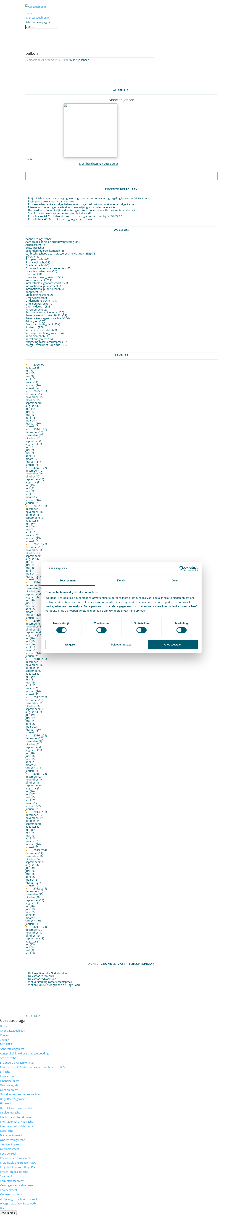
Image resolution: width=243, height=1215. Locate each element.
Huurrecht (31, 274)
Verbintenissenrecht (37, 330)
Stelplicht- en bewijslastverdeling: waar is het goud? (59, 213)
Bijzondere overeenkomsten (42, 250)
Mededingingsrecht (37, 294)
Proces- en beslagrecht (39, 324)
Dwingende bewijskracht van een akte (51, 201)
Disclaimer (98, 1015)
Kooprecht (31, 292)
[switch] (101, 630)
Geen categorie (9, 1085)
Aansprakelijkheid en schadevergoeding (49, 241)
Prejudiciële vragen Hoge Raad (44, 318)
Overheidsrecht (34, 306)
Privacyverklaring (81, 1015)
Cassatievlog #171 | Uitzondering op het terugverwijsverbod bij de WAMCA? (75, 216)
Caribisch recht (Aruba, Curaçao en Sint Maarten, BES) (58, 253)
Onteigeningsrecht (36, 303)
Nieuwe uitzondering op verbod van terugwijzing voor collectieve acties (71, 207)
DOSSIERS (6, 1044)
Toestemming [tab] (68, 580)
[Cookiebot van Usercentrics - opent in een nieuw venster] (182, 568)
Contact (30, 159)
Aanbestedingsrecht (37, 239)
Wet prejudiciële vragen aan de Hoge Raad (54, 985)
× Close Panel (8, 1212)
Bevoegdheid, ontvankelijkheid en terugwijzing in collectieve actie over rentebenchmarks (82, 210)
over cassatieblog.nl (37, 17)
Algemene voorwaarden (56, 1015)
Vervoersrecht (34, 336)
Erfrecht (30, 256)
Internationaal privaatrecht (41, 286)
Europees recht (34, 259)
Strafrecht (31, 327)
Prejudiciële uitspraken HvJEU (43, 315)
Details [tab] (121, 580)
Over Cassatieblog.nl (12, 1030)
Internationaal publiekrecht (42, 289)
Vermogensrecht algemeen (41, 333)
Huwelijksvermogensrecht (41, 277)
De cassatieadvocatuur (42, 979)
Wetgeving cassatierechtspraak (44, 342)
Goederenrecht (34, 265)
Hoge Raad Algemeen (38, 271)
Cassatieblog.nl (14, 1020)
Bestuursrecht (34, 247)
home (29, 13)
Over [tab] (175, 580)
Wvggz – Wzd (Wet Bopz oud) (43, 345)
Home (3, 1026)
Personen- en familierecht (41, 312)
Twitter (29, 1009)
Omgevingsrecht (35, 297)
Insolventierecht (35, 280)
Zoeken (4, 1039)
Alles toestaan (172, 644)
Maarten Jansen (79, 60)
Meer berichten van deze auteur (98, 163)
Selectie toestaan (121, 644)
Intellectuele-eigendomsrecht (43, 283)
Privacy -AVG (33, 321)
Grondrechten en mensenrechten (45, 268)
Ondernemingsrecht (37, 300)
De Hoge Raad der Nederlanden (47, 973)
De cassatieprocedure (41, 976)
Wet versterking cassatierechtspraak (50, 981)
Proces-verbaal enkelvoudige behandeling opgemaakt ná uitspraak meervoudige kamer (81, 204)
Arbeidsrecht (33, 244)
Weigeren (70, 644)
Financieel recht (35, 262)
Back (3, 1208)
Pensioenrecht (34, 309)
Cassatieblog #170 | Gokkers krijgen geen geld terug (60, 219)
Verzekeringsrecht (36, 339)
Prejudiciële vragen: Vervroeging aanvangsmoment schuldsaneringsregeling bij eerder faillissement (88, 198)
